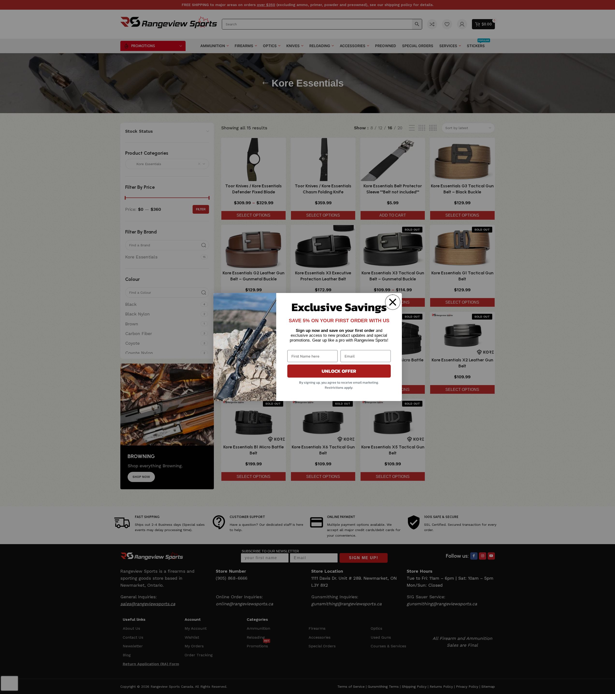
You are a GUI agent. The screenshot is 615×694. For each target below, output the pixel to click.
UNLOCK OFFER (339, 371)
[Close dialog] (392, 302)
